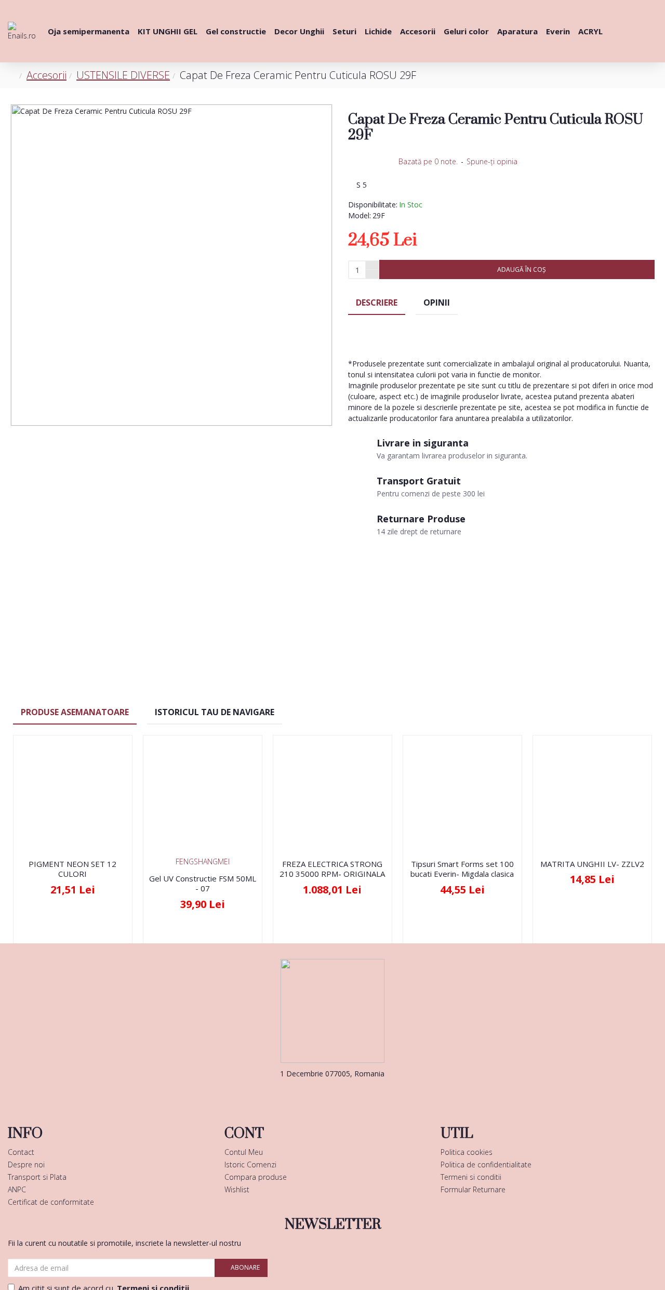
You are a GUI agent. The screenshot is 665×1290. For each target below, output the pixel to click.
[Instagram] (348, 1095)
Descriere (376, 302)
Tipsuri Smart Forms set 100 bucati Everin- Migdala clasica (462, 869)
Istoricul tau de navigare (214, 712)
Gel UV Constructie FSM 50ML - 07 (202, 884)
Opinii (436, 302)
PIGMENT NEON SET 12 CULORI (72, 869)
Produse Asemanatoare (75, 712)
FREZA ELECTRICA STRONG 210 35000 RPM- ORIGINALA (332, 869)
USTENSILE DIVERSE (123, 75)
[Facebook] (317, 1095)
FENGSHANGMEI (203, 861)
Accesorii (46, 75)
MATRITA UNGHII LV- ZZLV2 (592, 864)
